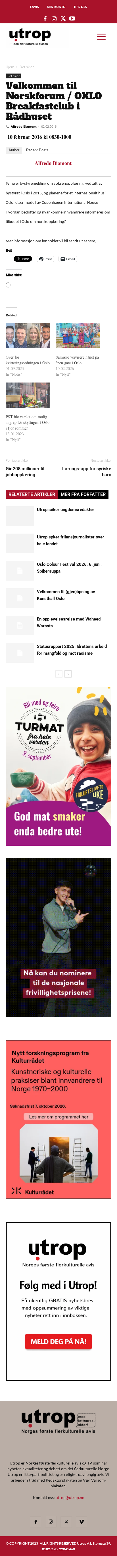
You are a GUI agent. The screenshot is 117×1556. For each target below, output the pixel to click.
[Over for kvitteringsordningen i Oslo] (28, 335)
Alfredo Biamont (24, 126)
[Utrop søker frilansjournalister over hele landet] (20, 543)
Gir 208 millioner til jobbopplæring (25, 471)
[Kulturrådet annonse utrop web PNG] (58, 1197)
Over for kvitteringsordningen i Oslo (28, 359)
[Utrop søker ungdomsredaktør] (20, 516)
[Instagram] (51, 1521)
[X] (66, 1522)
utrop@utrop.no (70, 1497)
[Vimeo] (81, 1522)
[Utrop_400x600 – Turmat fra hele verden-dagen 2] (58, 844)
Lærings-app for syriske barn (86, 471)
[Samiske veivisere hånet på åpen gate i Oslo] (78, 335)
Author (14, 150)
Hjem (10, 66)
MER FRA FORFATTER (83, 494)
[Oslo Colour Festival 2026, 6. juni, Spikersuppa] (20, 571)
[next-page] (68, 674)
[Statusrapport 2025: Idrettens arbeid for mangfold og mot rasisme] (20, 653)
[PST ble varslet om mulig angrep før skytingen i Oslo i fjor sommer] (28, 395)
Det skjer (27, 66)
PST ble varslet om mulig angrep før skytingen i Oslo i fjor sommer (27, 422)
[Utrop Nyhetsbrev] (58, 1379)
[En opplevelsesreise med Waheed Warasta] (20, 625)
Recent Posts (37, 150)
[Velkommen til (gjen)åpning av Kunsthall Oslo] (20, 598)
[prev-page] (58, 674)
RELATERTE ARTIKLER (32, 494)
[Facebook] (35, 1522)
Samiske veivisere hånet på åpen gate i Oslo (77, 359)
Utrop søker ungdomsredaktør (65, 509)
